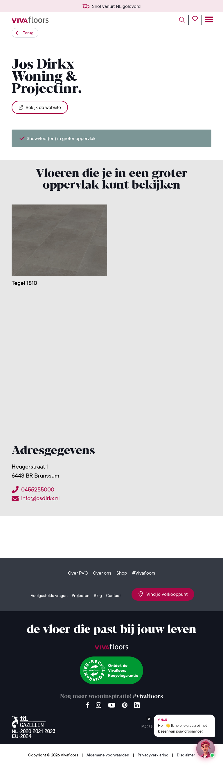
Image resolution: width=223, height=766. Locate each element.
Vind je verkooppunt (165, 594)
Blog (98, 595)
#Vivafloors (143, 573)
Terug (28, 32)
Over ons (102, 573)
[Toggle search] (184, 20)
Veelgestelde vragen (49, 595)
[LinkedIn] (137, 703)
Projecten (80, 595)
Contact (113, 595)
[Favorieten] (197, 20)
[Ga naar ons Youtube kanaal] (112, 703)
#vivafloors (148, 696)
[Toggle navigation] (208, 20)
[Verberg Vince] (149, 719)
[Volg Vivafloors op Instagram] (98, 703)
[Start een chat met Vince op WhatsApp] (205, 748)
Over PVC (78, 573)
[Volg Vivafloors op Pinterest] (125, 703)
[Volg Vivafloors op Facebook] (88, 703)
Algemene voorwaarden (108, 755)
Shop (121, 573)
